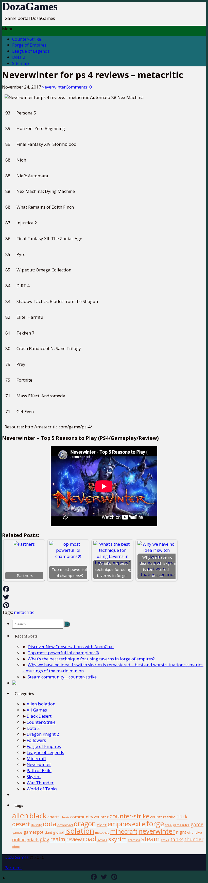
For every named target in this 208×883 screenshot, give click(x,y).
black (37, 815)
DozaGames (29, 6)
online (19, 839)
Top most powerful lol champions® (63, 653)
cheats (65, 817)
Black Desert (39, 716)
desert (21, 824)
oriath (33, 840)
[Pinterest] (104, 605)
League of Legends (31, 51)
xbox (16, 846)
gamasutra (181, 825)
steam (150, 838)
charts (53, 817)
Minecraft (36, 758)
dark (182, 816)
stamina (134, 840)
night (181, 832)
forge (155, 823)
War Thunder (40, 783)
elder (102, 824)
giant (48, 832)
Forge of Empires (29, 45)
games (17, 832)
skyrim (117, 839)
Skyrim (34, 776)
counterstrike (163, 816)
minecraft (123, 831)
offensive (194, 832)
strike (165, 840)
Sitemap (20, 63)
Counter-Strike (26, 39)
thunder (193, 839)
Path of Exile (39, 770)
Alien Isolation (41, 704)
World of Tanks (42, 789)
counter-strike (129, 816)
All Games (37, 710)
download (65, 825)
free (168, 825)
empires (119, 823)
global (58, 832)
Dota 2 (18, 57)
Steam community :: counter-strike (62, 677)
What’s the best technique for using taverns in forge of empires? (91, 659)
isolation (79, 831)
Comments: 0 (79, 87)
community (81, 817)
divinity (36, 825)
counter (101, 816)
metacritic (24, 612)
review (74, 839)
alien (20, 815)
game (196, 824)
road (89, 838)
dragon (85, 823)
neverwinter (156, 831)
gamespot (33, 832)
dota (49, 823)
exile (138, 824)
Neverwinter (53, 87)
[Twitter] (104, 597)
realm (57, 839)
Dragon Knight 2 (43, 734)
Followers (36, 740)
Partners (13, 868)
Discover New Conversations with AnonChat (71, 646)
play (44, 839)
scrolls (102, 840)
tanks (176, 839)
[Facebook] (104, 589)
